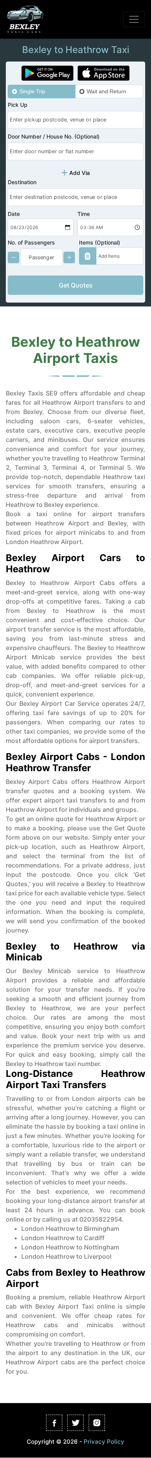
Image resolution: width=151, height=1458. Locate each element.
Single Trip (32, 91)
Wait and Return (106, 91)
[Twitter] (75, 1423)
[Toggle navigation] (134, 19)
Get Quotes (76, 285)
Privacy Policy (104, 1441)
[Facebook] (54, 1423)
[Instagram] (97, 1423)
